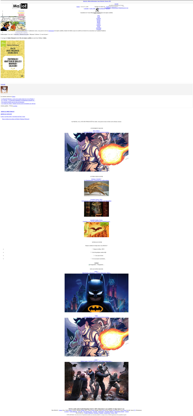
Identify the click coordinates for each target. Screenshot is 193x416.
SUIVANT (6, 114)
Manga (98, 130)
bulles (96, 315)
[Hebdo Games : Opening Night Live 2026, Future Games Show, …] (96, 400)
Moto (98, 28)
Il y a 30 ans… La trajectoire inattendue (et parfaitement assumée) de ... (18, 100)
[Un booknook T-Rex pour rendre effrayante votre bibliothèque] (96, 216)
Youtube (101, 413)
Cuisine (98, 23)
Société (98, 21)
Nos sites (80, 411)
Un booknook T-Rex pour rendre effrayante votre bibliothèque (96, 201)
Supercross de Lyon (123, 8)
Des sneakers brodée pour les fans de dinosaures (12, 102)
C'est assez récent (99, 255)
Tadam (3, 84)
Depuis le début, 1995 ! (99, 249)
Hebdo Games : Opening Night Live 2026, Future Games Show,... (96, 361)
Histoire (98, 19)
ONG (98, 15)
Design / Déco (98, 199)
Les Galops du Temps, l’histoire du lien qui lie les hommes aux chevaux (18, 103)
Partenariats (101, 411)
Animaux (93, 179)
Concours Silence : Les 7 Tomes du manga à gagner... (96, 132)
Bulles (82, 410)
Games (60, 410)
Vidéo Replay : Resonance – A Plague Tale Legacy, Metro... (96, 273)
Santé (98, 17)
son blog (15, 106)
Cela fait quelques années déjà (99, 252)
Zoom (124, 410)
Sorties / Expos (98, 220)
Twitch (112, 413)
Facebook (96, 413)
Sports (98, 26)
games (95, 271)
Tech (114, 410)
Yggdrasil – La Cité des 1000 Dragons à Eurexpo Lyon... (96, 221)
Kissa (93, 410)
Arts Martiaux (108, 8)
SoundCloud (107, 413)
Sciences (99, 25)
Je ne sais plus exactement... (99, 258)
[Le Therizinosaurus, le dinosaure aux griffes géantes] (96, 195)
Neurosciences (115, 8)
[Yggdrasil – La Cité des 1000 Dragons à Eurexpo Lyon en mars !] (96, 236)
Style (103, 410)
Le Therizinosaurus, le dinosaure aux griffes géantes (96, 180)
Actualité (95, 411)
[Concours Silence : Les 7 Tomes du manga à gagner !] (96, 171)
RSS (116, 413)
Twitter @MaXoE (88, 413)
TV (135, 410)
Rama (70, 410)
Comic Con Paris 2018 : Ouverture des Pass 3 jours (13, 116)
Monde (98, 22)
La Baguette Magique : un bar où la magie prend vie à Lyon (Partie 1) (17, 99)
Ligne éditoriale (73, 411)
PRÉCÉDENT (7, 111)
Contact (127, 411)
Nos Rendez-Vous (87, 411)
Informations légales (119, 411)
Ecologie (98, 18)
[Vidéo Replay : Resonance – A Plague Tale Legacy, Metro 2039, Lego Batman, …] (96, 312)
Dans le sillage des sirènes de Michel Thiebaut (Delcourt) (15, 119)
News (94, 130)
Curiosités (98, 29)
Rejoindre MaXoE (109, 411)
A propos (66, 411)
